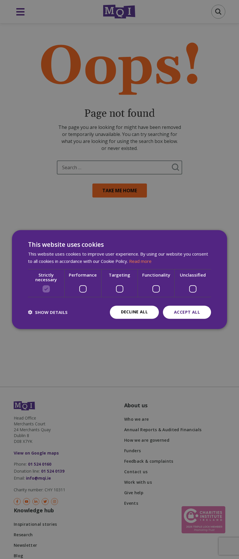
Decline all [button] (134, 312)
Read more (140, 261)
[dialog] (119, 279)
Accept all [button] (187, 312)
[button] (48, 312)
